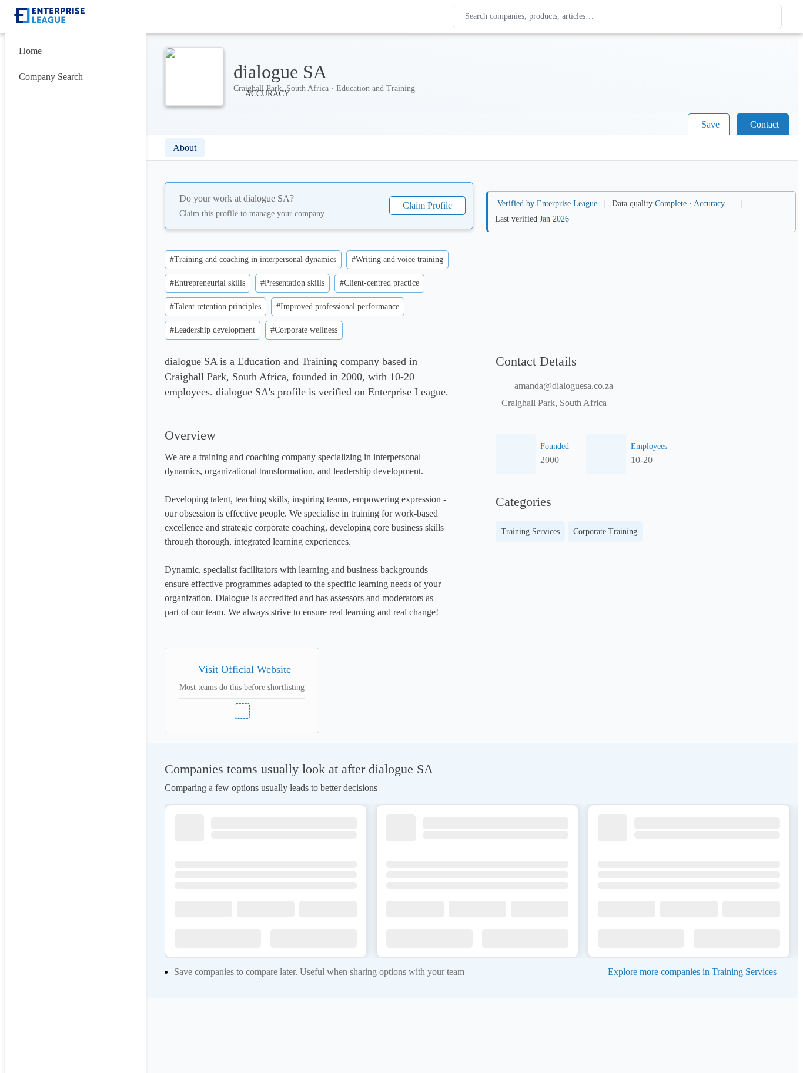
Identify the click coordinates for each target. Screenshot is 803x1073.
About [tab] (184, 148)
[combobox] (619, 16)
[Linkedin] (242, 711)
